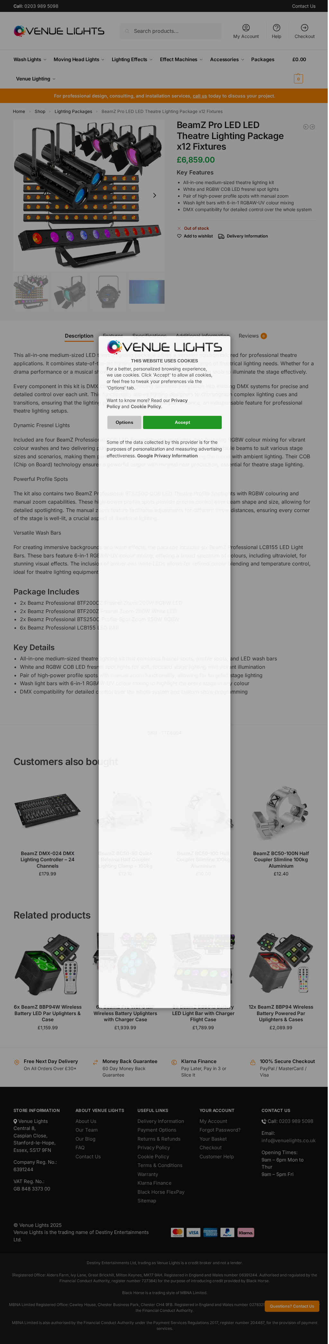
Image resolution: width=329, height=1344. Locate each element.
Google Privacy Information (167, 455)
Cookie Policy (146, 406)
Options (124, 422)
